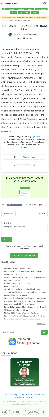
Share (18, 38)
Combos (21, 9)
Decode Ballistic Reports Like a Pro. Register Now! (24, 17)
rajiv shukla (17, 35)
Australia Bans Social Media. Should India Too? (22, 289)
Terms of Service (31, 395)
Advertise (21, 395)
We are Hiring (12, 395)
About (4, 395)
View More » (41, 324)
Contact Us (29, 397)
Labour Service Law (14, 205)
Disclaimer (41, 395)
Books (30, 9)
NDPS (13, 12)
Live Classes (10, 9)
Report (43, 205)
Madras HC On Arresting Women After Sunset (21, 313)
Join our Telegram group (25, 157)
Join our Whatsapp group (25, 165)
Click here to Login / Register (24, 255)
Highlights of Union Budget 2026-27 (18, 268)
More (34, 12)
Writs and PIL (41, 9)
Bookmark (28, 38)
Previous (9, 213)
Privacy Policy (19, 397)
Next (41, 213)
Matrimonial (24, 12)
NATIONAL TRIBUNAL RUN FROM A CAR (24, 27)
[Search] (44, 332)
